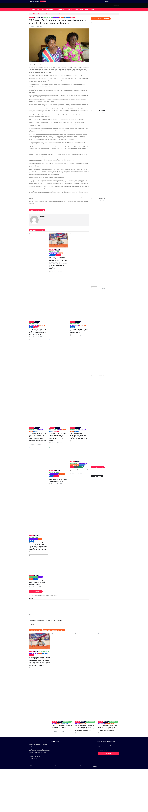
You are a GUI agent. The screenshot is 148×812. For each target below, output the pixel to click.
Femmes (37, 210)
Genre (76, 9)
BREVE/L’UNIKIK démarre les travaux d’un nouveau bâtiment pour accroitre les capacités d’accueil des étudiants (57, 437)
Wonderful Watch (102, 22)
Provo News (52, 765)
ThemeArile (58, 765)
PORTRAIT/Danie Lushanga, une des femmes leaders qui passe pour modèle (37, 582)
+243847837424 (33, 758)
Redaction (32, 26)
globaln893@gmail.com (35, 756)
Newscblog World (45, 765)
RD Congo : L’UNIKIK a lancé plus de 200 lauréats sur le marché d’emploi (79, 331)
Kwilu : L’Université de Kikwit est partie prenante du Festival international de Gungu (58, 479)
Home (31, 13)
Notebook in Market (103, 286)
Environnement (50, 9)
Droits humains (60, 9)
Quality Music (102, 110)
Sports (93, 9)
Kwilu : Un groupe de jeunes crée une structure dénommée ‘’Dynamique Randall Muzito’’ (62, 727)
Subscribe (108, 753)
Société (87, 9)
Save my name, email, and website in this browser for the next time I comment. (46, 620)
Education (69, 9)
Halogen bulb (102, 375)
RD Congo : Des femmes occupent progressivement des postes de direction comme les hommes (51, 13)
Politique (32, 9)
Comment (31, 598)
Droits (31, 210)
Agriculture (40, 9)
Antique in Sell (102, 198)
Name (30, 609)
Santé (81, 9)
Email (30, 614)
